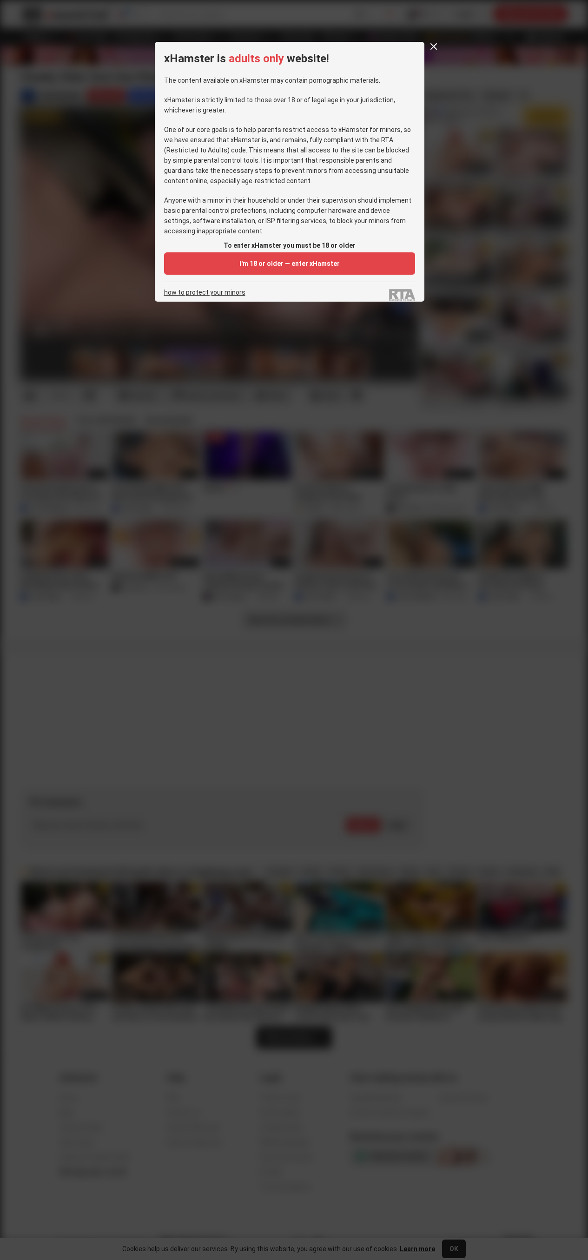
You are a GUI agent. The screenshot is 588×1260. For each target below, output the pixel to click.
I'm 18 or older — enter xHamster (289, 263)
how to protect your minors (204, 292)
